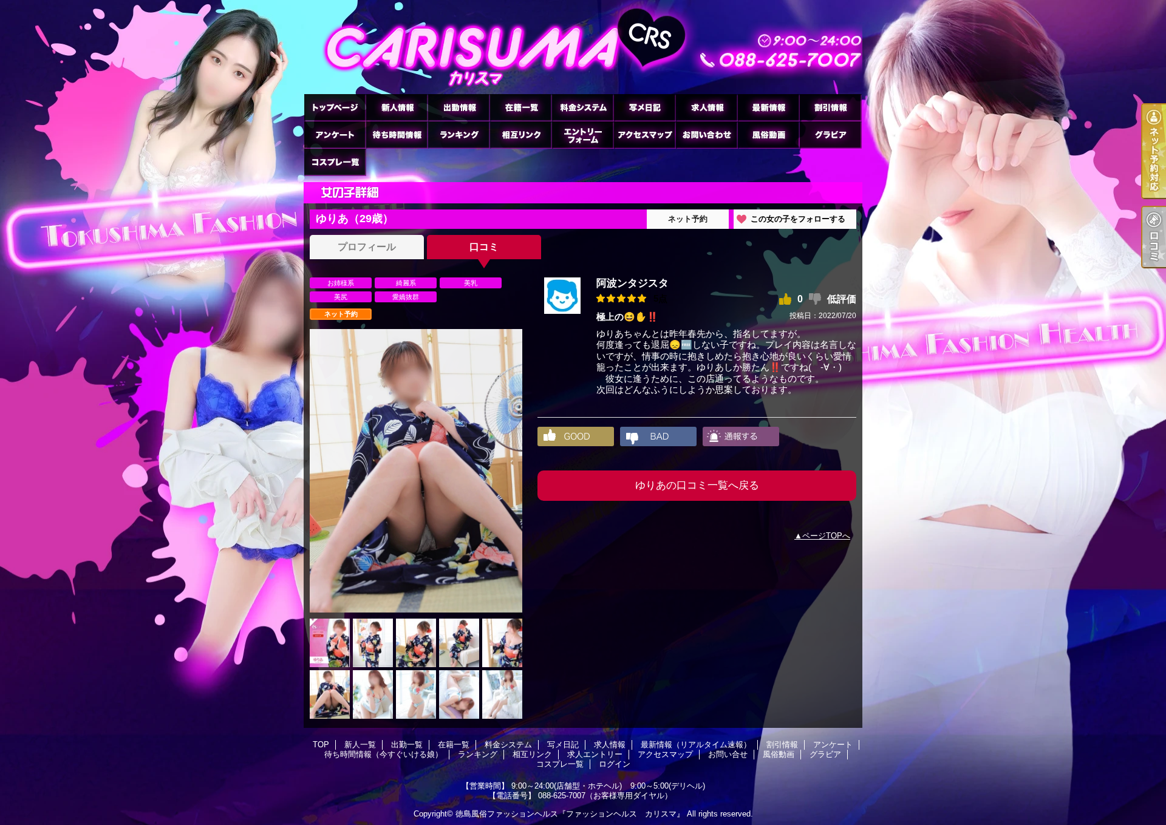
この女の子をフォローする (798, 218)
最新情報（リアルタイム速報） (768, 107)
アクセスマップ (644, 134)
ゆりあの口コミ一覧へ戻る (697, 485)
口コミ (484, 247)
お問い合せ (706, 134)
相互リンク (520, 134)
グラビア (830, 134)
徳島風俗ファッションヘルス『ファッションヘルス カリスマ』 (569, 813)
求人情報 (706, 107)
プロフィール (367, 247)
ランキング (458, 134)
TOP (334, 107)
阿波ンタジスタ (632, 283)
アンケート (334, 134)
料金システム (582, 107)
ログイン (614, 764)
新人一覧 (396, 107)
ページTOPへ (826, 535)
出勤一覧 (458, 107)
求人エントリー (582, 134)
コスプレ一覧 (334, 162)
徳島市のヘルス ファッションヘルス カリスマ (583, 47)
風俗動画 (768, 134)
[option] (416, 471)
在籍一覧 (520, 107)
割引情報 (830, 107)
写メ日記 (644, 107)
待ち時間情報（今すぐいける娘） (396, 134)
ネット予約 (687, 218)
